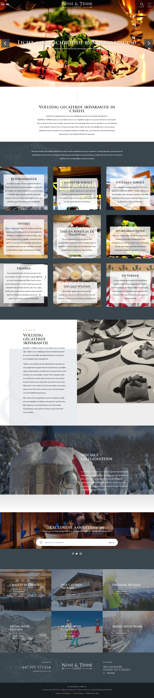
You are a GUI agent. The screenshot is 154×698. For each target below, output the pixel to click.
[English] (2, 4)
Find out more (70, 594)
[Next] (148, 43)
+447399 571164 (35, 667)
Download (111, 673)
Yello (97, 693)
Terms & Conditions (62, 693)
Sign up (111, 542)
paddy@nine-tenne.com (42, 671)
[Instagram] (80, 554)
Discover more (19, 591)
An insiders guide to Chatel (116, 668)
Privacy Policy (78, 693)
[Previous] (5, 43)
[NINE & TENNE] (77, 5)
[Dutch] (7, 4)
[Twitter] (77, 554)
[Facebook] (73, 554)
